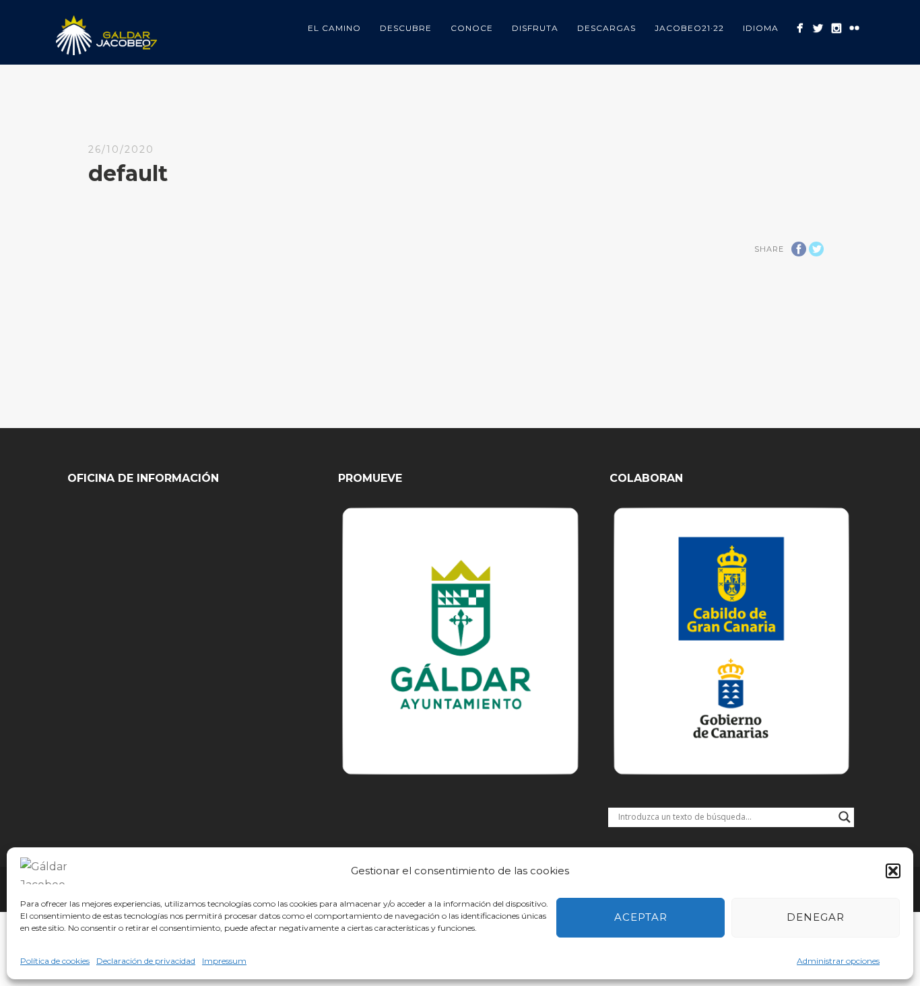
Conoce (472, 28)
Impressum (224, 961)
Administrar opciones (838, 961)
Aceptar (640, 917)
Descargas (606, 28)
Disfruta (535, 28)
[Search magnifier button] (844, 817)
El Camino (334, 28)
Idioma (761, 28)
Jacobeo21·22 (689, 28)
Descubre (406, 28)
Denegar (816, 917)
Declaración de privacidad (145, 961)
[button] (893, 871)
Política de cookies (55, 961)
